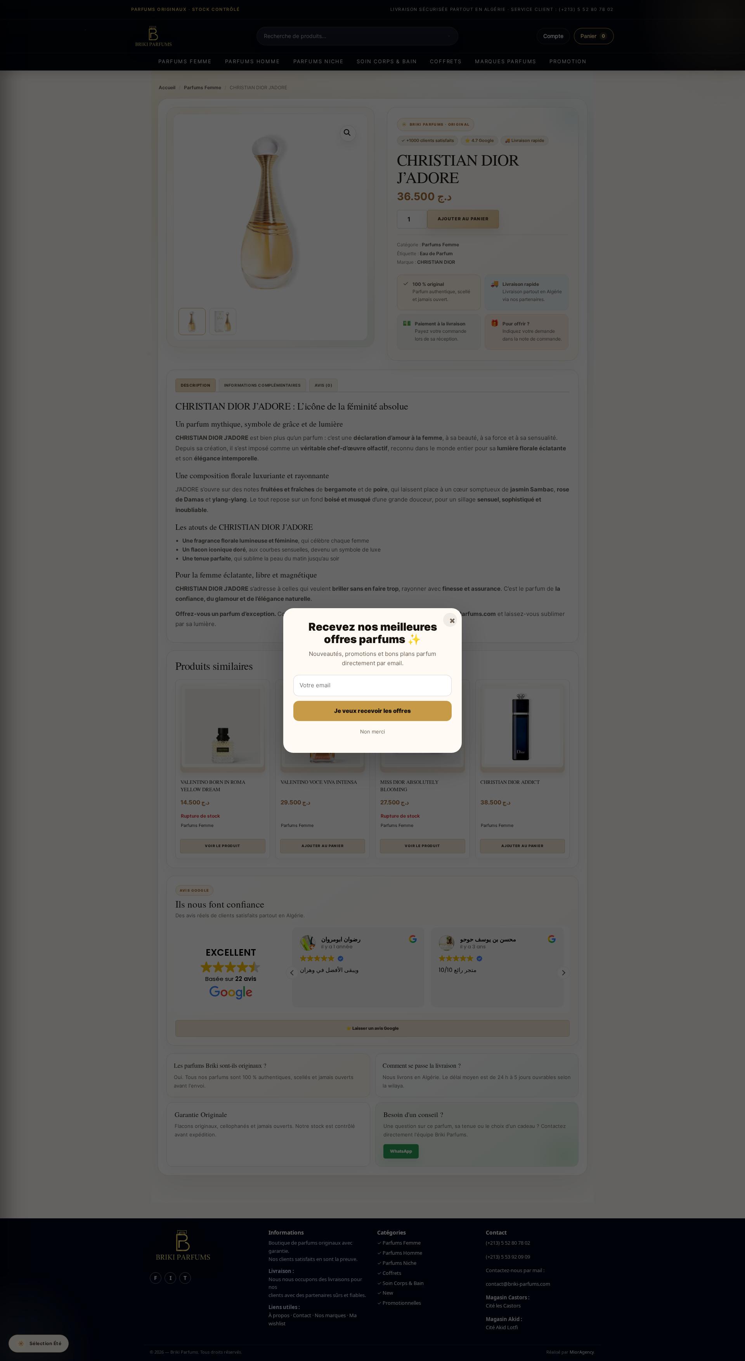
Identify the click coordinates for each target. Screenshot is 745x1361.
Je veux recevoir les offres (372, 710)
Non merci (372, 731)
